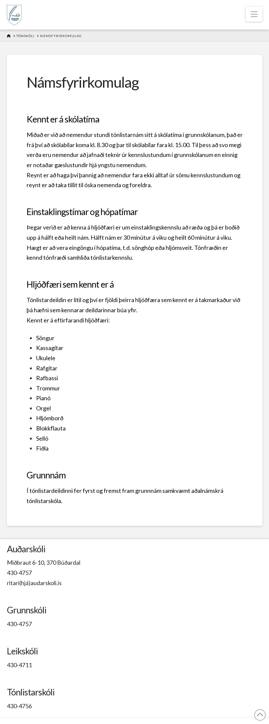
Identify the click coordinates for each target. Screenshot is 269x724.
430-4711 (19, 665)
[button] (254, 14)
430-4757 (19, 572)
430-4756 (19, 706)
